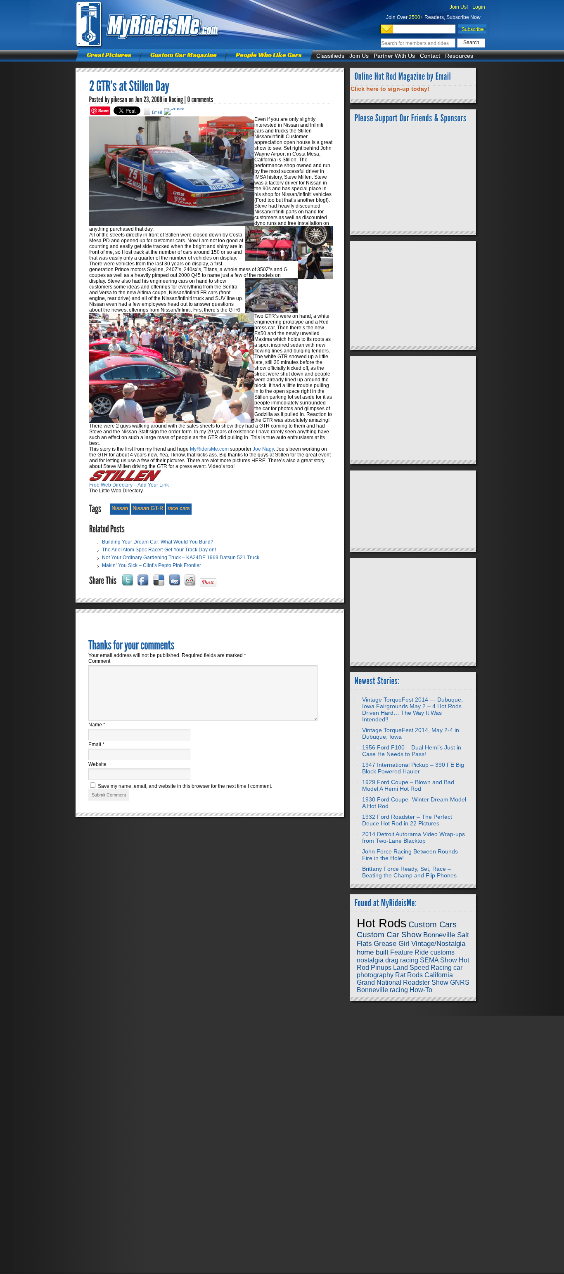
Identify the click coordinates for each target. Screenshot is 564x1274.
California (438, 975)
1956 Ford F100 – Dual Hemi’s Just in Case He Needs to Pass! (411, 750)
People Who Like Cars (269, 54)
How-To (421, 989)
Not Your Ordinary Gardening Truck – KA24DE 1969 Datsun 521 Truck (180, 557)
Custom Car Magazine (183, 54)
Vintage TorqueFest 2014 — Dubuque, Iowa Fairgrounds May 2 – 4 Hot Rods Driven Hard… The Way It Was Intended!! (412, 709)
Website (97, 764)
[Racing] (176, 99)
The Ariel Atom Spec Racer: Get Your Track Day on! (159, 550)
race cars (179, 508)
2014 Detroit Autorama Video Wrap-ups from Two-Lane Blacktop (413, 837)
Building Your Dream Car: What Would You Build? (157, 542)
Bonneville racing (382, 989)
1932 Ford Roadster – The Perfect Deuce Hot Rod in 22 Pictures (407, 820)
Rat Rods (409, 975)
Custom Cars (432, 924)
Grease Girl (392, 943)
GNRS (459, 982)
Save (103, 110)
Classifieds (330, 55)
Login (478, 7)
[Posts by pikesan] (119, 99)
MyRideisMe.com (209, 449)
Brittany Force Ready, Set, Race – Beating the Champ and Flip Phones (409, 872)
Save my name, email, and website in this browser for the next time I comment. (185, 786)
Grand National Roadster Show (402, 982)
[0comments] (200, 99)
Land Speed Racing (422, 967)
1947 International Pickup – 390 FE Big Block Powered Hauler (413, 768)
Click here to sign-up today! (390, 88)
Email (96, 744)
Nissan (119, 508)
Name (96, 725)
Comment (99, 661)
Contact (430, 55)
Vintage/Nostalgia (438, 943)
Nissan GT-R (148, 508)
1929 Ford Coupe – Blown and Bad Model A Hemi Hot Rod (408, 785)
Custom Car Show (389, 934)
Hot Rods (382, 923)
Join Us (359, 55)
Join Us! (459, 7)
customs (442, 952)
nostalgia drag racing (387, 960)
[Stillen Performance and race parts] (125, 480)
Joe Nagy (263, 449)
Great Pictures (109, 54)
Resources (459, 55)
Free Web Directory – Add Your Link (129, 485)
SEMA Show (438, 960)
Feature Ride (409, 952)
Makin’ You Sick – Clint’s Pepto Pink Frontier (151, 565)
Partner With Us (394, 55)
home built (373, 952)
